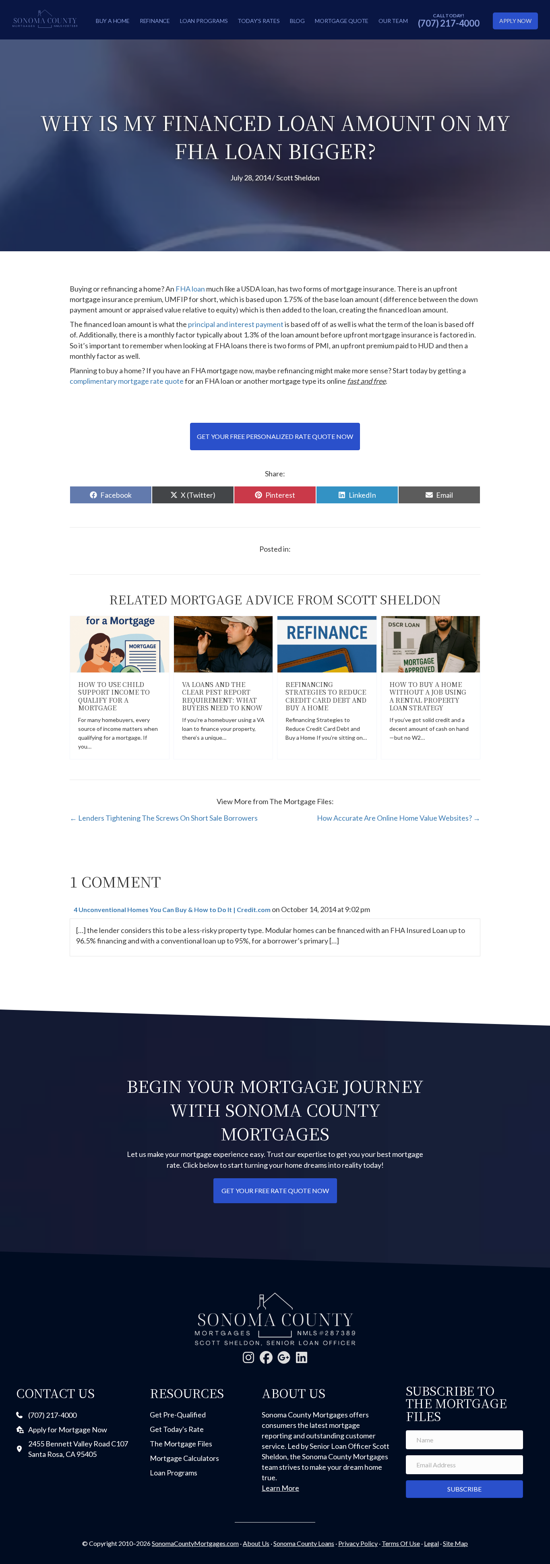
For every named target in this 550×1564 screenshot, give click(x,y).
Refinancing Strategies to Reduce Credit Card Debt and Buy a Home (325, 696)
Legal (431, 1543)
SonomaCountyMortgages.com (195, 1543)
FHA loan (190, 288)
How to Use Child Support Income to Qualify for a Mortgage (114, 696)
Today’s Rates (258, 20)
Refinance (155, 20)
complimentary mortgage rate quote (127, 381)
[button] (248, 1357)
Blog (297, 20)
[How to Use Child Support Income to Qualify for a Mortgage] (119, 643)
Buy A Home (113, 20)
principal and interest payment (235, 324)
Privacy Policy (358, 1543)
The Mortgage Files (181, 1443)
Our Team (392, 20)
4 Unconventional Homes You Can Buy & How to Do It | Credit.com (172, 909)
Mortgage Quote (341, 20)
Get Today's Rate (177, 1429)
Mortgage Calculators (184, 1458)
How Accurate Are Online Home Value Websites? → (398, 817)
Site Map (455, 1543)
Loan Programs (203, 20)
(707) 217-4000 (449, 23)
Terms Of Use (401, 1543)
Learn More (280, 1487)
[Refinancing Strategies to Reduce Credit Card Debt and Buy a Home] (326, 643)
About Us (256, 1543)
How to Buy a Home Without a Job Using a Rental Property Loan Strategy (427, 696)
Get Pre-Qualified (178, 1414)
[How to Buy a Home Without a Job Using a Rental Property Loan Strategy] (430, 643)
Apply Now (515, 20)
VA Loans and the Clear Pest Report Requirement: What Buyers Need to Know (222, 696)
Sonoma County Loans (303, 1543)
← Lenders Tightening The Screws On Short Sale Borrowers (164, 817)
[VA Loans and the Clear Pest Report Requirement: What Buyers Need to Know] (223, 643)
